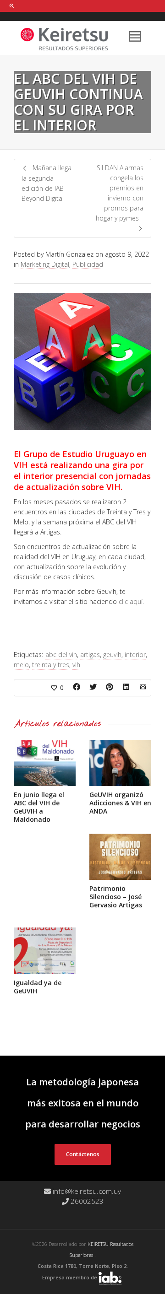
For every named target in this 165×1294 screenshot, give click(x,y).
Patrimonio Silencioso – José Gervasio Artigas (115, 896)
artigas (90, 654)
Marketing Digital (45, 264)
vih (76, 664)
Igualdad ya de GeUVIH (37, 986)
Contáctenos (82, 1154)
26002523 (86, 1201)
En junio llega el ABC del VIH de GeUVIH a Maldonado (39, 807)
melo (21, 664)
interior (135, 654)
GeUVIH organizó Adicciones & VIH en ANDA (120, 802)
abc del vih (61, 654)
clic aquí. (131, 601)
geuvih (112, 654)
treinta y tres (50, 664)
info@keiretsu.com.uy (86, 1191)
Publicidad (87, 264)
